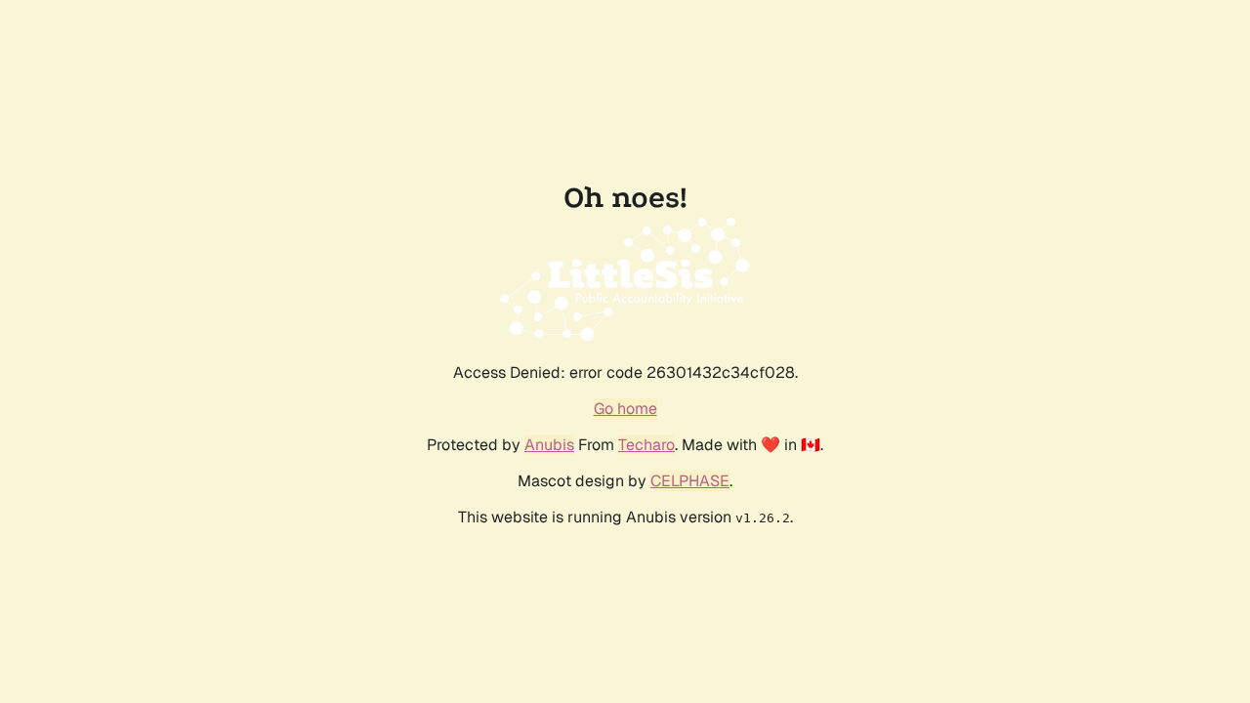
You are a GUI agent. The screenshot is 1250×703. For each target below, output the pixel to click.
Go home (625, 408)
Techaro (646, 444)
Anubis (549, 444)
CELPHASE (689, 481)
